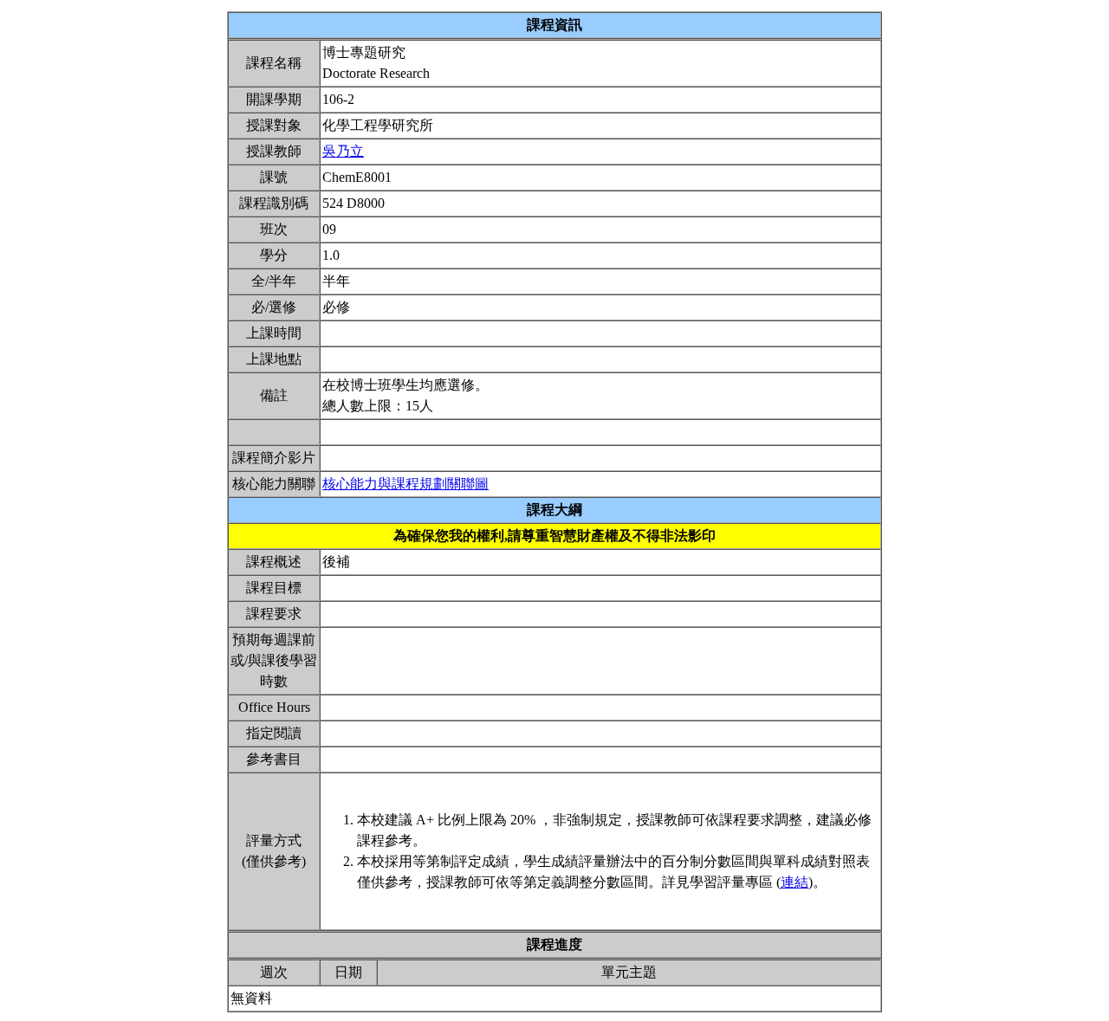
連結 (794, 882)
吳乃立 (343, 151)
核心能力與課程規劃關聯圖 (405, 483)
